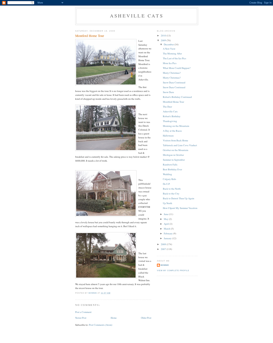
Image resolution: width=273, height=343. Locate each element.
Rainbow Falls (170, 164)
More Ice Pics (169, 63)
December (169, 44)
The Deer (167, 106)
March (167, 228)
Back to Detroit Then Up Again (178, 198)
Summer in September (174, 159)
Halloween (168, 135)
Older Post (146, 317)
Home (114, 317)
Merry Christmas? (172, 72)
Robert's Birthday (172, 116)
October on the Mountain (175, 150)
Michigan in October (173, 155)
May (166, 219)
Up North (167, 203)
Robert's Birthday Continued (177, 97)
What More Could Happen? (177, 68)
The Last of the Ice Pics (174, 58)
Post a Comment (83, 312)
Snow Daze (168, 92)
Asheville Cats (136, 15)
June (166, 214)
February (168, 233)
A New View (169, 48)
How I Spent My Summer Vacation (180, 208)
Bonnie (165, 265)
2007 (164, 249)
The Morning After (172, 53)
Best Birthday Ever (172, 169)
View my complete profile (173, 270)
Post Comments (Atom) (100, 324)
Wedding (167, 174)
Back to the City (171, 193)
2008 (164, 244)
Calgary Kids (169, 179)
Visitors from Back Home (175, 140)
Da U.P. (166, 184)
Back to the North (172, 188)
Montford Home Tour (173, 101)
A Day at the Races (172, 130)
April (167, 223)
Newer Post (80, 317)
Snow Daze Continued (174, 82)
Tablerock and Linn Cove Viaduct (180, 145)
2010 (164, 35)
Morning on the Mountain (176, 126)
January (168, 238)
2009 (164, 40)
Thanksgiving (170, 121)
